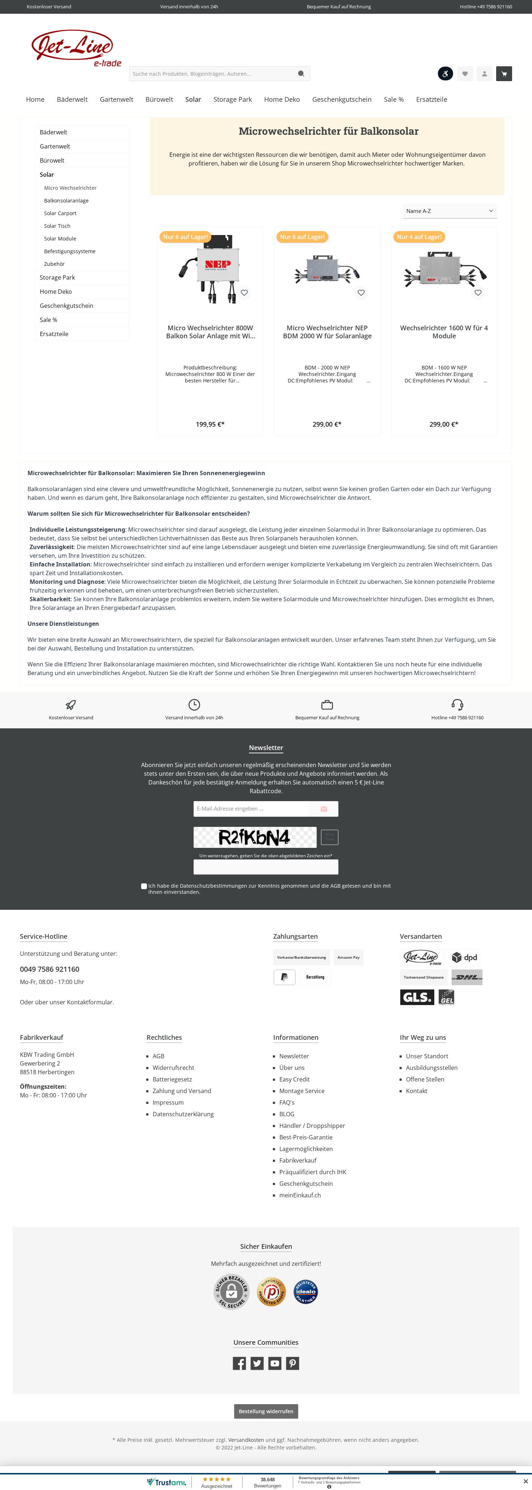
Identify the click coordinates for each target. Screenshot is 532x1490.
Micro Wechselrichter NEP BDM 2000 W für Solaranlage (327, 332)
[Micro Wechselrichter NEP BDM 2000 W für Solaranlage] (327, 269)
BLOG (287, 1114)
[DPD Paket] (464, 957)
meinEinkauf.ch (300, 1195)
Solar (47, 175)
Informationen (295, 1037)
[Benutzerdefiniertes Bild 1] (271, 1295)
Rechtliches (164, 1037)
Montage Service (302, 1091)
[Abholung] (422, 957)
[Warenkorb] (504, 73)
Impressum (168, 1102)
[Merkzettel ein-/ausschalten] (244, 292)
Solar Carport (60, 213)
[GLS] (417, 997)
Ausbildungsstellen (432, 1068)
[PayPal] (284, 977)
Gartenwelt (55, 146)
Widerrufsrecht (173, 1068)
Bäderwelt (53, 132)
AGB (335, 885)
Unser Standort (427, 1056)
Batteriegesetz (172, 1079)
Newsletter (294, 1056)
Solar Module (60, 238)
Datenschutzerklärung (183, 1114)
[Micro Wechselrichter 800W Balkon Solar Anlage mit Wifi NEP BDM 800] (210, 269)
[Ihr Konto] (485, 73)
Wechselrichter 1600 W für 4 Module (444, 332)
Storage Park (57, 277)
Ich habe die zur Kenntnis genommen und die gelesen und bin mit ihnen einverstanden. (269, 888)
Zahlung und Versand (182, 1091)
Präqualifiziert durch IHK (312, 1172)
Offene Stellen (425, 1079)
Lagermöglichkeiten (306, 1149)
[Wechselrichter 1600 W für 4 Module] (444, 269)
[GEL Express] (446, 997)
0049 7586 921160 (49, 969)
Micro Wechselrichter (70, 187)
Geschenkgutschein (66, 306)
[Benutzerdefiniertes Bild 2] (306, 1295)
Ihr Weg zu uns (423, 1037)
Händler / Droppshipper (312, 1126)
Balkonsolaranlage (66, 200)
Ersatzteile (54, 334)
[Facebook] (239, 1363)
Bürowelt (52, 160)
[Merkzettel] (465, 73)
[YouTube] (275, 1363)
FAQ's (287, 1102)
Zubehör (54, 263)
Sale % (48, 320)
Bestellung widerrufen (266, 1411)
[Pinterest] (292, 1363)
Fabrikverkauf (297, 1160)
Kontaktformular (90, 1002)
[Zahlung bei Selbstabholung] (315, 977)
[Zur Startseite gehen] (74, 47)
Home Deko (56, 292)
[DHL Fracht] (467, 977)
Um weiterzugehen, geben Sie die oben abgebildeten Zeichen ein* (266, 856)
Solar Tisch (57, 225)
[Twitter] (257, 1363)
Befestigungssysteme (70, 251)
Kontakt (416, 1091)
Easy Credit (294, 1079)
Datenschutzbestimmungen (213, 885)
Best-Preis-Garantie (306, 1137)
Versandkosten (246, 1439)
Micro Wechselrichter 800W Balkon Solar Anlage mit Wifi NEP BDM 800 (210, 332)
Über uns (292, 1068)
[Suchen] (301, 73)
